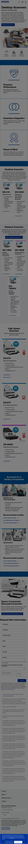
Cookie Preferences (9, 842)
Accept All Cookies (18, 842)
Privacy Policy (11, 838)
